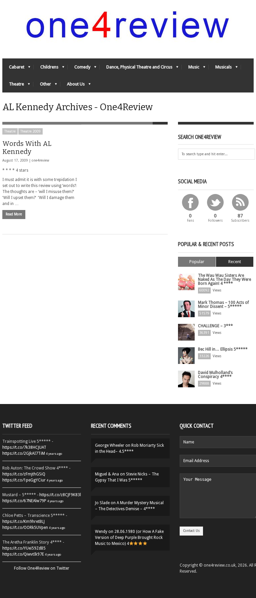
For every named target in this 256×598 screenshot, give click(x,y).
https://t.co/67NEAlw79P (24, 501)
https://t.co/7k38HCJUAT (24, 447)
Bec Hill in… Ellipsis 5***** (223, 349)
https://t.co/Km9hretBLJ (23, 521)
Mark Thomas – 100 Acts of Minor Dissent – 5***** (223, 304)
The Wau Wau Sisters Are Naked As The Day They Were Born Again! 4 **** (224, 279)
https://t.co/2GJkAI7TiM (23, 453)
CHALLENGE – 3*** (215, 326)
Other (42, 85)
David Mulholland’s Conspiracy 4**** (215, 374)
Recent (234, 261)
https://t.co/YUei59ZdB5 (24, 548)
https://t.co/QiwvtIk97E (23, 554)
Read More (14, 214)
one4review (40, 160)
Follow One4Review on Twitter (41, 568)
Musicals (220, 68)
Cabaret (13, 68)
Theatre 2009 (30, 131)
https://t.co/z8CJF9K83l (60, 494)
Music (190, 68)
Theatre (13, 85)
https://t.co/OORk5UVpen (25, 527)
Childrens (46, 68)
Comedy (79, 68)
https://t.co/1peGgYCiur (24, 480)
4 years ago (54, 453)
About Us (72, 85)
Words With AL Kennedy (26, 148)
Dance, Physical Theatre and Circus (136, 68)
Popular (196, 261)
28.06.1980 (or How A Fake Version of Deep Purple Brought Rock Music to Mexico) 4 (129, 537)
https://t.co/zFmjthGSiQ (23, 474)
